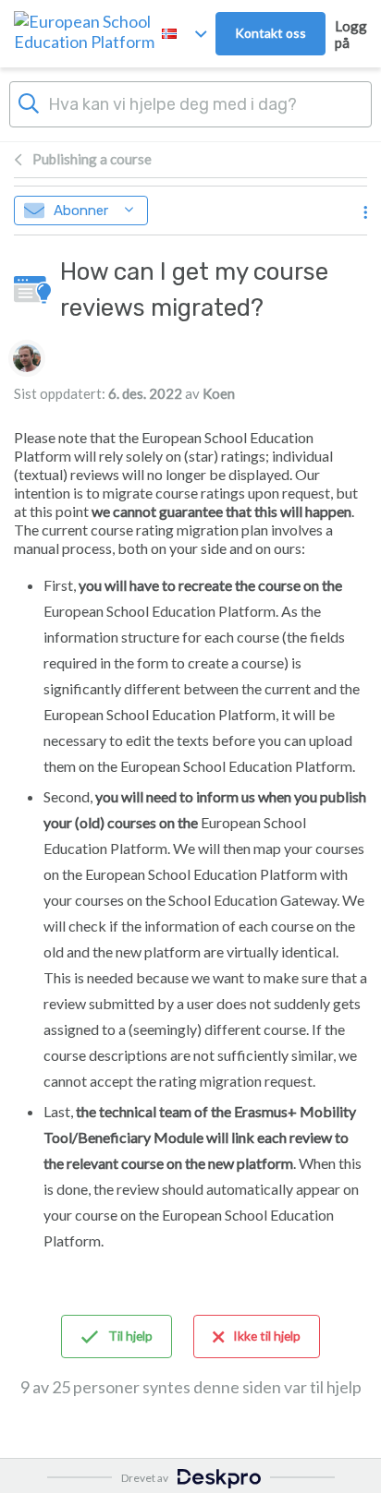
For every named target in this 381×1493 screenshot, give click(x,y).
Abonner (81, 210)
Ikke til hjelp (267, 1335)
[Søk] (28, 101)
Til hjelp (130, 1335)
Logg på (351, 34)
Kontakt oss (270, 33)
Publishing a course (92, 159)
